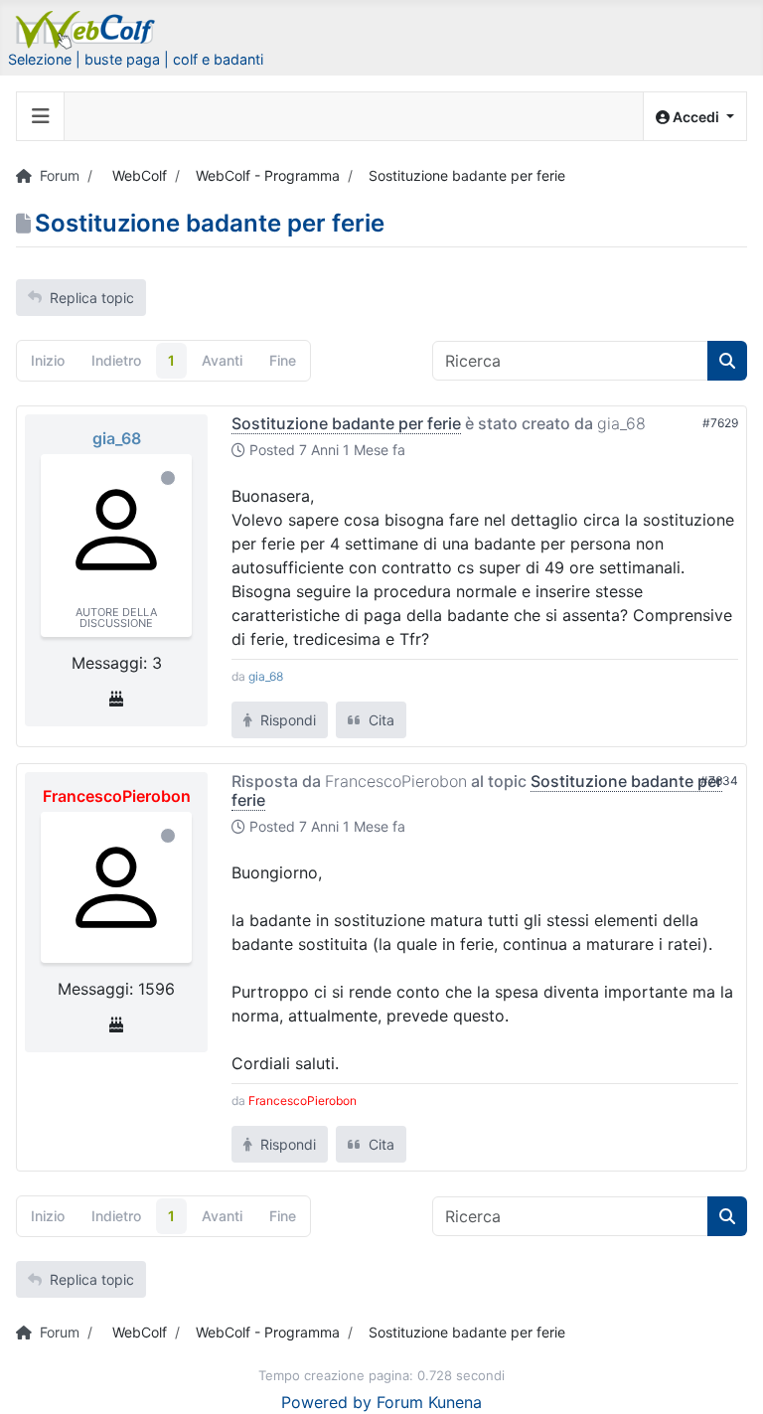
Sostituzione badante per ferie (346, 423)
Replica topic (92, 297)
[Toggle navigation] (41, 116)
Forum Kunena (429, 1402)
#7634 (719, 780)
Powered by (326, 1402)
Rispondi (286, 719)
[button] (695, 116)
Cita (379, 719)
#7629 (720, 422)
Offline (168, 478)
